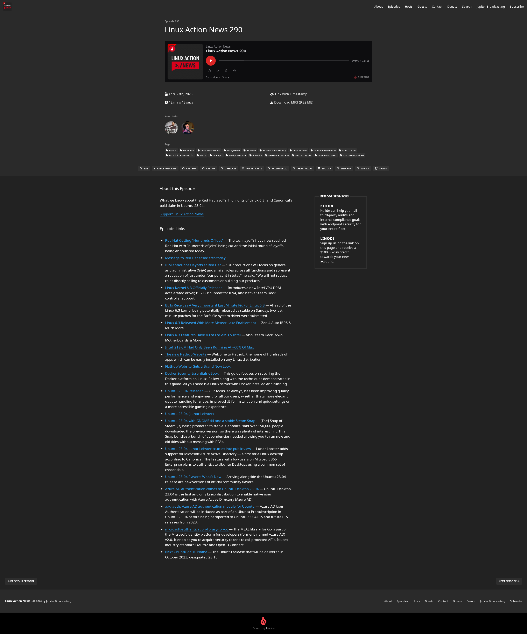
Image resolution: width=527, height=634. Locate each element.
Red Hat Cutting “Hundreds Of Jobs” (194, 240)
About (378, 6)
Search (467, 6)
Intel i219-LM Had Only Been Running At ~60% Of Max (209, 347)
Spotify (326, 168)
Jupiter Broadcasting (491, 6)
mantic (172, 150)
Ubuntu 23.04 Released (184, 390)
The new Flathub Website (186, 354)
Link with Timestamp (290, 94)
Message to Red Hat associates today (195, 257)
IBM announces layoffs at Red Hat (193, 264)
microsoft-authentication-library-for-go (197, 529)
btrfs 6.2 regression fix (181, 155)
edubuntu (188, 150)
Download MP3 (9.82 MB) (293, 102)
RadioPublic (279, 168)
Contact (437, 6)
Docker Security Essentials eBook (192, 373)
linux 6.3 (257, 155)
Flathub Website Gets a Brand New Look (198, 366)
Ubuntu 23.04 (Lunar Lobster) (189, 413)
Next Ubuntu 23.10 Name (186, 551)
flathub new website (324, 150)
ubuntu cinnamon (210, 150)
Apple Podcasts (166, 168)
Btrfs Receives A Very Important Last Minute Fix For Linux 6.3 (215, 305)
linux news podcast (353, 155)
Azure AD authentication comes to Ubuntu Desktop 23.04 (212, 488)
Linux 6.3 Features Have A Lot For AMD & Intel (203, 334)
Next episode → (509, 581)
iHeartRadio (304, 168)
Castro (210, 168)
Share (383, 168)
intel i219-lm (349, 150)
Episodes (394, 6)
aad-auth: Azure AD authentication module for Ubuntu (210, 506)
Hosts (409, 6)
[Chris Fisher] (171, 128)
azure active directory (274, 150)
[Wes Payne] (187, 128)
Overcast (230, 168)
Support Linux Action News (182, 214)
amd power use (237, 155)
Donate (452, 6)
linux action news (327, 155)
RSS (146, 168)
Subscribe (517, 6)
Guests (422, 6)
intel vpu (217, 155)
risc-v (203, 155)
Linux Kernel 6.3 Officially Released (194, 287)
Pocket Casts (254, 168)
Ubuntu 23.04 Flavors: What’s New (193, 476)
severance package (278, 155)
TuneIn (365, 168)
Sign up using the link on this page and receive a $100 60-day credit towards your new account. (339, 249)
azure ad (251, 150)
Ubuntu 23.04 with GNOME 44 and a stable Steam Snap (210, 420)
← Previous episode (21, 581)
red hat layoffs (303, 155)
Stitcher (346, 168)
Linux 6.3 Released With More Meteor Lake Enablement (211, 322)
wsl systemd (233, 150)
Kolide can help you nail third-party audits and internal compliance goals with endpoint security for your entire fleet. (340, 217)
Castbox (191, 168)
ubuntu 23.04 (299, 150)
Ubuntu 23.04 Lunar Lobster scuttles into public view (208, 448)
